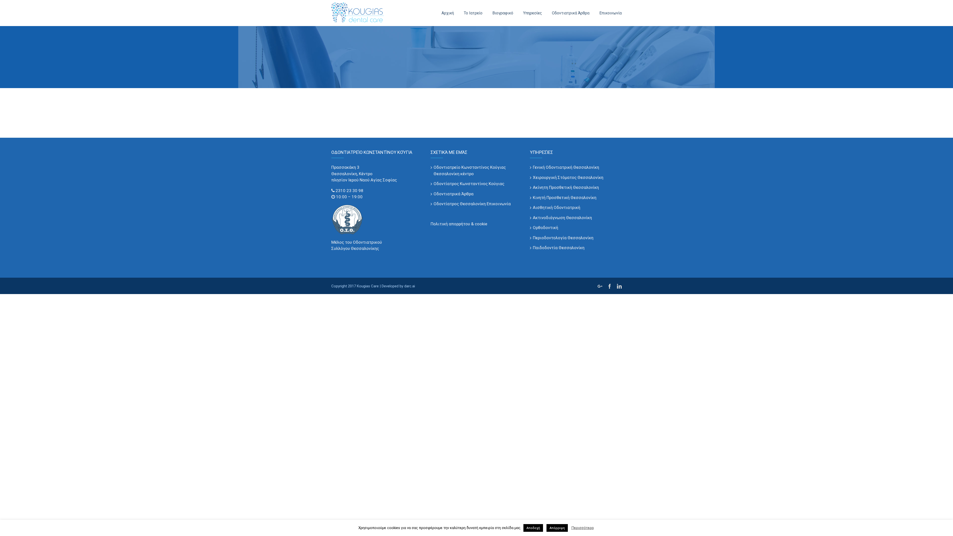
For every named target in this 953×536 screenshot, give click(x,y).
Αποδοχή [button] (533, 528)
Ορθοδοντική (545, 227)
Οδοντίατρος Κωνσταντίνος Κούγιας (469, 183)
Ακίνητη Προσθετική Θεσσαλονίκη (566, 187)
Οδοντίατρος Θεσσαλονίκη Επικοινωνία (472, 203)
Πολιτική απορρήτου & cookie (459, 223)
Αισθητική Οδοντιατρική (556, 207)
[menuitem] (453, 13)
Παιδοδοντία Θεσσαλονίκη (558, 247)
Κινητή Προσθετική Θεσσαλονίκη (564, 197)
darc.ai (409, 286)
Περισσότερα (582, 528)
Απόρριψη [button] (557, 528)
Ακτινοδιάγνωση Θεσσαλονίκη (562, 217)
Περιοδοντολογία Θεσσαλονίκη (563, 237)
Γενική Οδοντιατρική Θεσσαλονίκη (566, 167)
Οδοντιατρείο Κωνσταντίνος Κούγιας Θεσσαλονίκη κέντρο (470, 170)
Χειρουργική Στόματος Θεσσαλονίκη (568, 177)
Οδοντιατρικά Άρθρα (454, 193)
